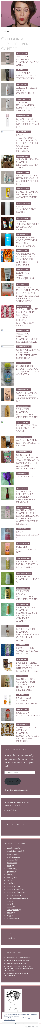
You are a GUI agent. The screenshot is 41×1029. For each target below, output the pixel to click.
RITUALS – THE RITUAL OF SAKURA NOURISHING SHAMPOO (27, 123)
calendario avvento (14, 851)
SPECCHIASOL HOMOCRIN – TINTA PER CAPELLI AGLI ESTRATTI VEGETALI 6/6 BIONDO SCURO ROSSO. (27, 294)
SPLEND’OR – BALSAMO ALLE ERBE (28, 714)
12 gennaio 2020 (23, 218)
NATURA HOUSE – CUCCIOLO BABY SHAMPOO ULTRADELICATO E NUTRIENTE (26, 685)
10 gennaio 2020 (23, 234)
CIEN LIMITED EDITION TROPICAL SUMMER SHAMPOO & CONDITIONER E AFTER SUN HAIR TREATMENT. (27, 462)
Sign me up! (12, 781)
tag (8, 904)
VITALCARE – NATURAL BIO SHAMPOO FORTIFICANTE (27, 61)
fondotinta (11, 868)
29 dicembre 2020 (23, 99)
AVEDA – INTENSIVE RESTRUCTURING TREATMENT (27, 443)
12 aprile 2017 (22, 660)
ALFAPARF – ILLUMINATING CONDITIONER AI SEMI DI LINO (26, 106)
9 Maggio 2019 (22, 284)
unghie (9, 913)
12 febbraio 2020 (23, 203)
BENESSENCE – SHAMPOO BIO (18, 957)
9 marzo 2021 (22, 53)
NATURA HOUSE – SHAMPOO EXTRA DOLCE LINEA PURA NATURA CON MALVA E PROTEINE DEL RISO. (27, 517)
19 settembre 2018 (24, 452)
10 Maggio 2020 (23, 189)
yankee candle (12, 918)
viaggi (9, 915)
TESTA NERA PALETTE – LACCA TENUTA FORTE (26, 76)
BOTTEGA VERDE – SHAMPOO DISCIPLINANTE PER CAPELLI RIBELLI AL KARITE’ (27, 635)
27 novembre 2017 (23, 558)
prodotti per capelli (14, 889)
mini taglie (11, 877)
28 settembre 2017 (24, 573)
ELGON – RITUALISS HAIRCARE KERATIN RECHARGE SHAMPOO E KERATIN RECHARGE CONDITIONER (28, 317)
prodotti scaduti (13, 895)
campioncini (11, 854)
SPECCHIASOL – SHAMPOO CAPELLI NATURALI (27, 701)
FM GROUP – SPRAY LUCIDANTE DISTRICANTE (27, 428)
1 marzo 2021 (22, 85)
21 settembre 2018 (24, 437)
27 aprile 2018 (22, 473)
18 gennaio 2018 (23, 529)
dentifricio (11, 863)
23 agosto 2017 (23, 588)
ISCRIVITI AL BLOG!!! (15, 749)
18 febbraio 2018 (23, 507)
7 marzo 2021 (22, 70)
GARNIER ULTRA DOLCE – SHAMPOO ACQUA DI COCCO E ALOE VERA (27, 370)
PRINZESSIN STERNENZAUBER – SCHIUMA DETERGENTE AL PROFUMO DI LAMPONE (18, 968)
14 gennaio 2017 (23, 724)
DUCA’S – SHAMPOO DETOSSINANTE (27, 209)
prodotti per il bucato (15, 892)
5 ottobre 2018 (23, 422)
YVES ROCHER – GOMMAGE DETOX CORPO (16, 974)
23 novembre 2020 (24, 115)
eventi (9, 866)
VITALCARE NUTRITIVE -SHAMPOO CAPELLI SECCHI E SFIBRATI (27, 338)
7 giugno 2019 (22, 251)
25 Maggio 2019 (23, 270)
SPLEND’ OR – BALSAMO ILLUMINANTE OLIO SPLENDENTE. (27, 595)
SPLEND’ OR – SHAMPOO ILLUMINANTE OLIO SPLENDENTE (27, 413)
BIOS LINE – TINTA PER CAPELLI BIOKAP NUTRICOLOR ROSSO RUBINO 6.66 (27, 667)
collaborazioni (12, 857)
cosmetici (10, 860)
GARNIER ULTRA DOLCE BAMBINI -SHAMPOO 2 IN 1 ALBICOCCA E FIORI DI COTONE (27, 259)
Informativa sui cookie (9, 1020)
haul (8, 874)
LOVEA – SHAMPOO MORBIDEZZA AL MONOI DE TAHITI (27, 194)
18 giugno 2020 (23, 156)
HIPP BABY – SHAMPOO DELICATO (27, 579)
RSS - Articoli (12, 810)
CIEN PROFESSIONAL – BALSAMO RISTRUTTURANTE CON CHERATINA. (28, 354)
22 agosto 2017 (23, 604)
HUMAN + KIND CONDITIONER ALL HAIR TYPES (27, 651)
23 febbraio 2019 (23, 306)
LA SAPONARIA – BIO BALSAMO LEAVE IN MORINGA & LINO (27, 564)
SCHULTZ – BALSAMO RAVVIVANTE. (27, 549)
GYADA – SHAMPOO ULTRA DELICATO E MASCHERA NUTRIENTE (27, 179)
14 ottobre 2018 (23, 406)
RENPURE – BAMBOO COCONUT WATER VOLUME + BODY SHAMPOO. (27, 241)
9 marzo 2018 (22, 488)
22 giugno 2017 (22, 645)
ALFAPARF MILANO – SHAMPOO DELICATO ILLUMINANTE (27, 163)
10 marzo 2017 (22, 710)
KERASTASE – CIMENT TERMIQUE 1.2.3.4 (25, 275)
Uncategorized (12, 910)
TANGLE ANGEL (25, 476)
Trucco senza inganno (20, 13)
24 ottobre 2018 (23, 390)
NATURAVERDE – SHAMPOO (17, 963)
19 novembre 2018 (23, 347)
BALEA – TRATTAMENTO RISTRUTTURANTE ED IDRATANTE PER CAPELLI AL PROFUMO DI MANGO (27, 143)
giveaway (10, 872)
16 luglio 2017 (22, 626)
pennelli (10, 883)
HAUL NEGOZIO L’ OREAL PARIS (18, 960)
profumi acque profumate (16, 898)
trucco (9, 907)
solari (9, 901)
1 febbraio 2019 (23, 330)
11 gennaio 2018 (23, 544)
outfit (9, 880)
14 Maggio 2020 (23, 172)
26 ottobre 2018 (23, 363)
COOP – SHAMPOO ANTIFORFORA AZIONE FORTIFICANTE (27, 397)
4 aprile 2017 (22, 676)
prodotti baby (12, 886)
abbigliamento (12, 848)
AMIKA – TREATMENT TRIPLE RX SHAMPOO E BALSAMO (27, 225)
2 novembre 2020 (23, 132)
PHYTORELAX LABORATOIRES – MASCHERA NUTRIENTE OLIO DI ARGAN (26, 497)
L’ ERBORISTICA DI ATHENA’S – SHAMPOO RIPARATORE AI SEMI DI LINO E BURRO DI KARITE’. (27, 734)
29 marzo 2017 (22, 695)
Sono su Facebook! (14, 824)
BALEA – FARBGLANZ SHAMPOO (27, 535)
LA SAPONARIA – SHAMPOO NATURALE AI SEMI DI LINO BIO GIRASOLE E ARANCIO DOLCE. (27, 614)
